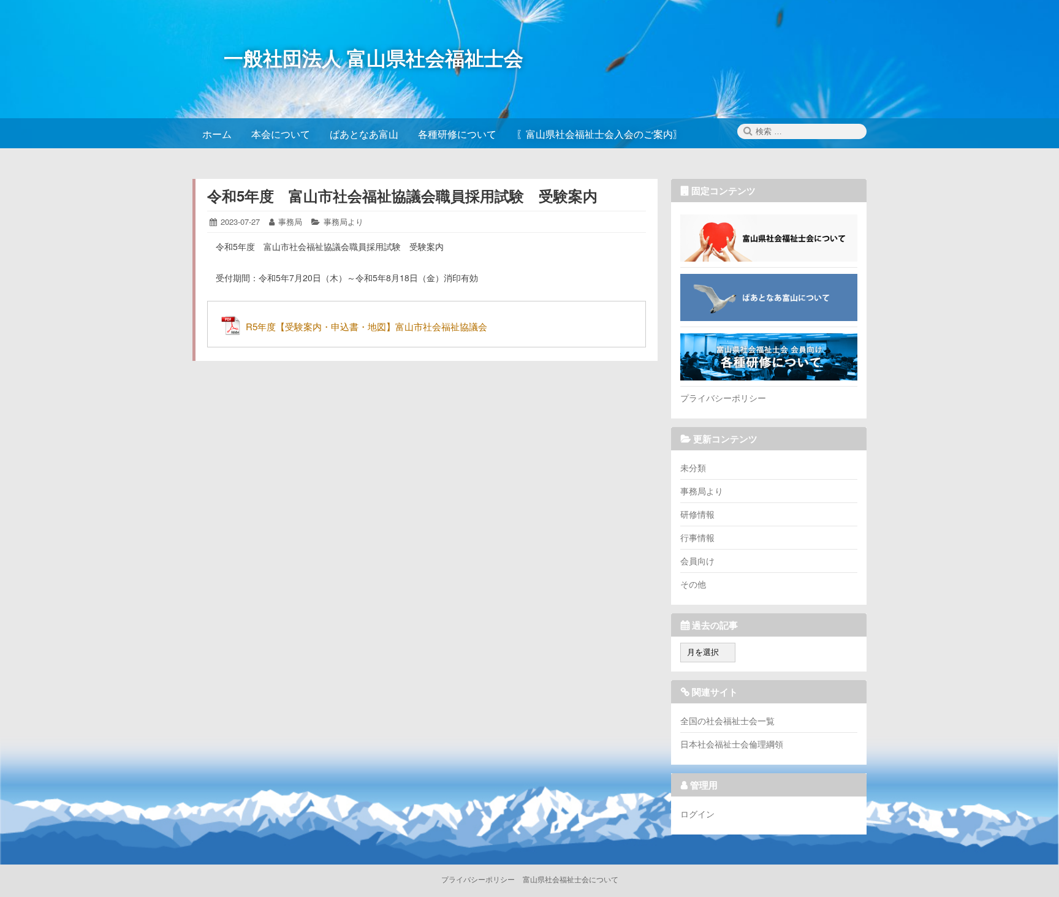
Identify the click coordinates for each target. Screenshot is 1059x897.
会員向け (697, 560)
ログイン (697, 814)
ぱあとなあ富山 (768, 297)
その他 (693, 584)
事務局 (290, 221)
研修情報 (697, 514)
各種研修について (768, 356)
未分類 (693, 467)
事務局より (343, 221)
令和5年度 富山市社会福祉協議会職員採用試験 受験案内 (402, 195)
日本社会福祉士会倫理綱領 (731, 744)
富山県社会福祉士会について (768, 237)
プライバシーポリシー (723, 398)
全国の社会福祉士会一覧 (727, 720)
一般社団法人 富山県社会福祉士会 (373, 58)
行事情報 (697, 537)
